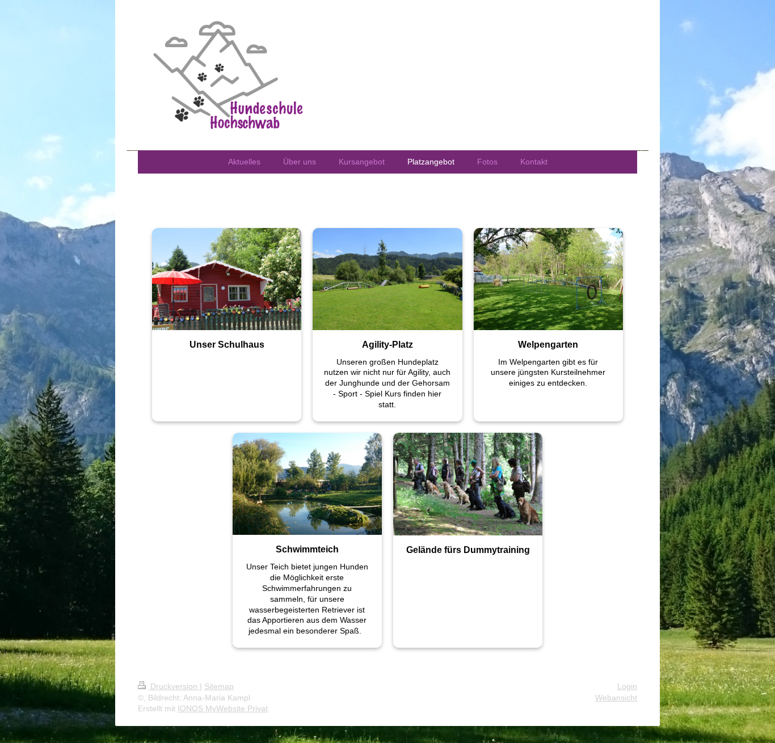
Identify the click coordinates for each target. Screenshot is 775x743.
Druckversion (174, 686)
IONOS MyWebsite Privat (223, 708)
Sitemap (219, 686)
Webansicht (616, 697)
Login (627, 686)
